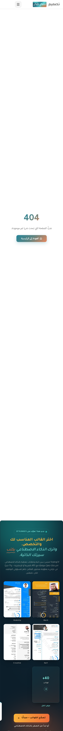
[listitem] (45, 601)
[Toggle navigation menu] (18, 4)
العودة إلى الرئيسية (30, 238)
